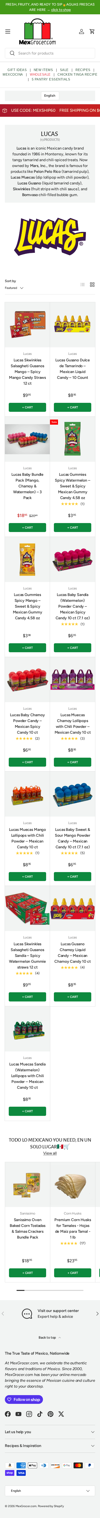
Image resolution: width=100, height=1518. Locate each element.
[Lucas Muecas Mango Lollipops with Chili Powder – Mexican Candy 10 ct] (27, 794)
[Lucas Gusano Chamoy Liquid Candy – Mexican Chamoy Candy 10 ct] (72, 908)
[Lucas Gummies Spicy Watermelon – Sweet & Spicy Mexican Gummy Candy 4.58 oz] (72, 439)
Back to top (48, 1337)
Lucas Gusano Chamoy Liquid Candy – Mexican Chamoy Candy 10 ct (72, 953)
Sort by (10, 281)
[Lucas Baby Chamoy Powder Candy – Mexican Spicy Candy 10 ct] (27, 679)
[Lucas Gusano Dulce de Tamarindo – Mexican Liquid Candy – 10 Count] (72, 324)
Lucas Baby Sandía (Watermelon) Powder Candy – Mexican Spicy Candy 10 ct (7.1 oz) (73, 606)
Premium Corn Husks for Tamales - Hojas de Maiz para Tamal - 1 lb (72, 1228)
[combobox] (50, 53)
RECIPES (83, 70)
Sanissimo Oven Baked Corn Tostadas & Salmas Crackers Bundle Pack (27, 1228)
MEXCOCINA (13, 74)
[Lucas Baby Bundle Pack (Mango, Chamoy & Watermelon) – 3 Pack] (27, 439)
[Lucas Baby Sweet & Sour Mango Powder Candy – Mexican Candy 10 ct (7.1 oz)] (72, 794)
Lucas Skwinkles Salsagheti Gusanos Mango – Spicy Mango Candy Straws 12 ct (27, 372)
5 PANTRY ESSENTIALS (51, 79)
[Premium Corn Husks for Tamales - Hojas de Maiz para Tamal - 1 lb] (72, 1184)
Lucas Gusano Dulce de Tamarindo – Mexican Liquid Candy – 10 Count (72, 369)
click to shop (61, 10)
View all (50, 1153)
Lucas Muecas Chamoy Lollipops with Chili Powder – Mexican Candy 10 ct (73, 724)
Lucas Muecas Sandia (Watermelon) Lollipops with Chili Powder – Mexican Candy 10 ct (27, 1076)
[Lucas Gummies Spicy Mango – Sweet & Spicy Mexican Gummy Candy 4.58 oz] (27, 559)
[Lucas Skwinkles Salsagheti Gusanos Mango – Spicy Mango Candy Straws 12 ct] (27, 324)
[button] (92, 31)
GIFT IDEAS (17, 70)
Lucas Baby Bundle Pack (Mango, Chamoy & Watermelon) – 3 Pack (27, 486)
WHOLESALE (40, 74)
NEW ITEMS (43, 70)
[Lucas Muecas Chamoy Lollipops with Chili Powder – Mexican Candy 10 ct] (72, 679)
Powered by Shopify (51, 1506)
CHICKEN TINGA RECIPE (77, 74)
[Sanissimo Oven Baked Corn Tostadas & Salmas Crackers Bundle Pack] (27, 1184)
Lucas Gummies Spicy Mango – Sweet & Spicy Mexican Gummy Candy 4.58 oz (27, 606)
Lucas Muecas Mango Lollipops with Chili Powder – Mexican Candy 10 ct (27, 838)
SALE (64, 70)
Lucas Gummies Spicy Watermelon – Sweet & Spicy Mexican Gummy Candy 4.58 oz (72, 486)
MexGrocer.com (26, 1506)
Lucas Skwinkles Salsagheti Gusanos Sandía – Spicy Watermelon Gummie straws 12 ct (27, 956)
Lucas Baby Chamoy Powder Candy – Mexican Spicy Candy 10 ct (27, 724)
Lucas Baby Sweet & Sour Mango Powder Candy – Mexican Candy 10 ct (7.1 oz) (72, 838)
